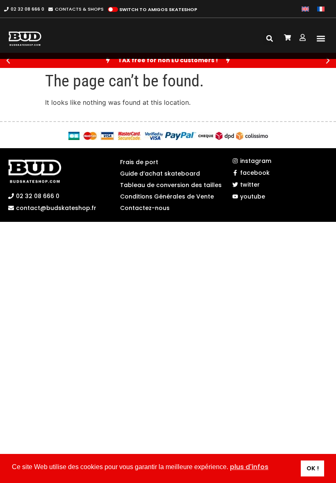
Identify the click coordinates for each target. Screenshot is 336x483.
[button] (321, 38)
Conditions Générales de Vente (167, 196)
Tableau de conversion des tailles (168, 185)
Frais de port (139, 162)
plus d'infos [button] (249, 467)
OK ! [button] (312, 468)
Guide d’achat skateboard (160, 173)
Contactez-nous (145, 208)
